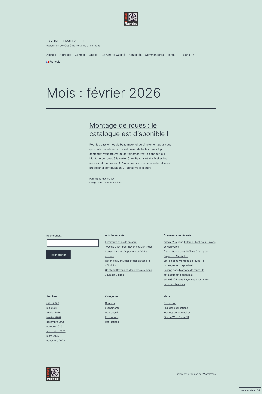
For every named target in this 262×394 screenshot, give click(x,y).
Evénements (112, 307)
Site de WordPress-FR (176, 317)
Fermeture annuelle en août (121, 242)
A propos (65, 54)
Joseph (168, 270)
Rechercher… (54, 235)
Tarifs (171, 54)
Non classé (111, 312)
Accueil (51, 54)
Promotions (116, 182)
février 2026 (53, 312)
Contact (80, 54)
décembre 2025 (55, 321)
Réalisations (112, 321)
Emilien (168, 260)
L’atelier (93, 54)
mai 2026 (51, 307)
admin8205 (170, 242)
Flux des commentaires (177, 312)
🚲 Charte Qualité (113, 54)
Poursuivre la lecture (138, 167)
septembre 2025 (56, 331)
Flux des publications (176, 307)
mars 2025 (52, 335)
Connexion (170, 303)
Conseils (110, 303)
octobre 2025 (54, 326)
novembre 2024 (55, 340)
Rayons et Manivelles (65, 41)
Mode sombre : (248, 390)
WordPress (209, 374)
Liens (186, 54)
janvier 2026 (53, 317)
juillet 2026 (52, 303)
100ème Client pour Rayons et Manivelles (128, 246)
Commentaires (154, 54)
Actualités (135, 54)
